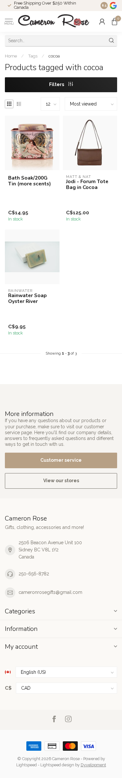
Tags (32, 55)
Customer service (61, 460)
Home (11, 55)
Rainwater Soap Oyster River (27, 299)
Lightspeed (26, 764)
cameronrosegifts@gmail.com (50, 592)
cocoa (54, 55)
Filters (57, 84)
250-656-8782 (34, 573)
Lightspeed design (57, 764)
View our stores (61, 480)
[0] (114, 21)
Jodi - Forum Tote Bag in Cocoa (87, 185)
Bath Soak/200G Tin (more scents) (29, 181)
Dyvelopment (93, 764)
